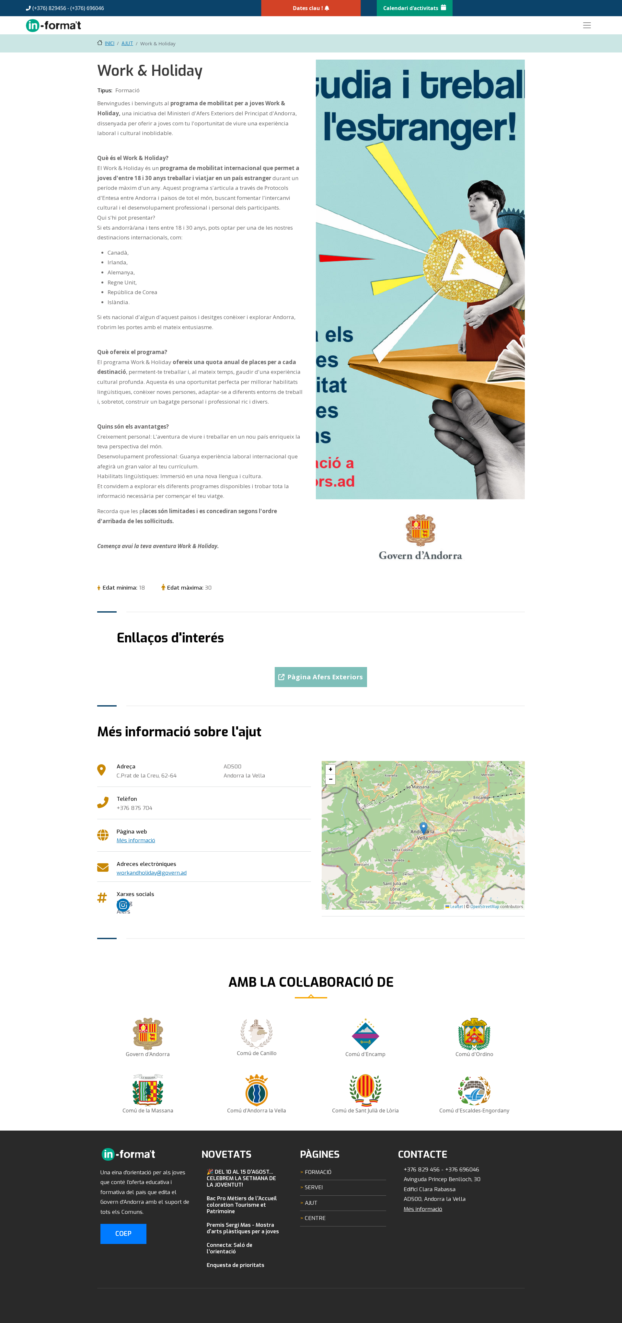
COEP (123, 1233)
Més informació (136, 840)
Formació (318, 1172)
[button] (424, 828)
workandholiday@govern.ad (152, 873)
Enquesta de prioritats (235, 1265)
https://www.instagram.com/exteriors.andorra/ (126, 903)
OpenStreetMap (484, 906)
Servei (314, 1187)
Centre (315, 1218)
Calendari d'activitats (410, 8)
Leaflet (456, 906)
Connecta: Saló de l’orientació (229, 1248)
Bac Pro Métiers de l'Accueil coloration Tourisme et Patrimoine (242, 1205)
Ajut (127, 43)
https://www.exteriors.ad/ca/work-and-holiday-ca (321, 674)
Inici (109, 43)
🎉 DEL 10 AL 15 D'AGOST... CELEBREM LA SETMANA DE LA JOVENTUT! (241, 1178)
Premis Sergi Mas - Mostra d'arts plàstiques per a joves (243, 1228)
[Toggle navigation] (587, 25)
